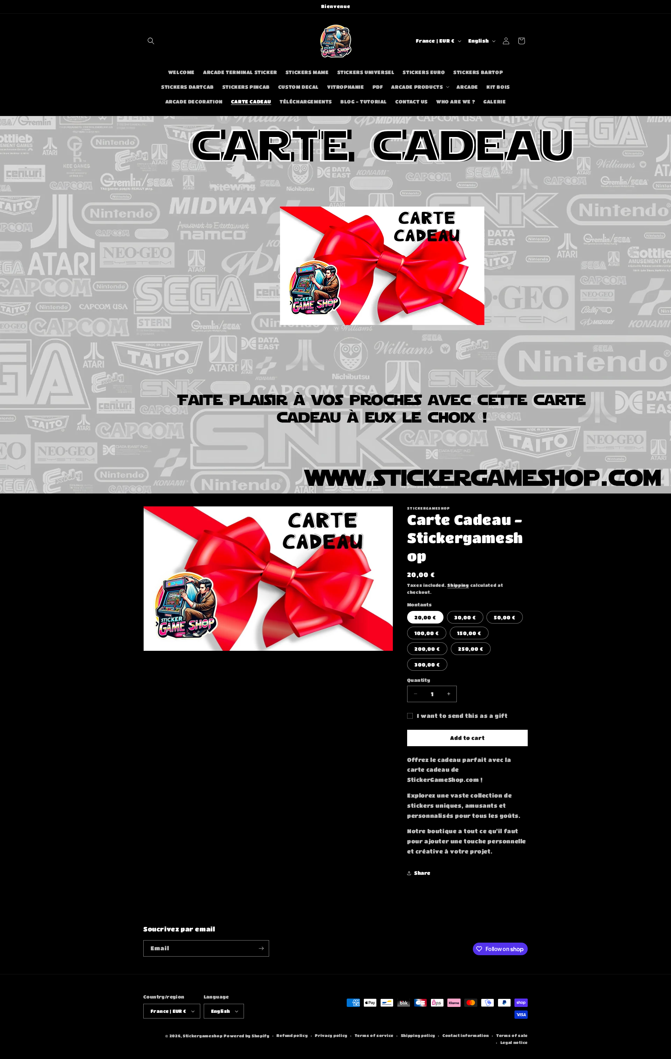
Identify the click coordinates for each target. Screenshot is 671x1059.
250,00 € (470, 648)
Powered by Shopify (246, 1035)
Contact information (465, 1035)
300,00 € (427, 664)
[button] (151, 41)
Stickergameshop (203, 1035)
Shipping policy (418, 1035)
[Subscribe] (261, 948)
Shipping (458, 585)
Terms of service (374, 1035)
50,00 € (504, 617)
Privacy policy (331, 1035)
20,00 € (425, 617)
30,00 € (465, 617)
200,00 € (427, 648)
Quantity (418, 680)
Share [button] (422, 873)
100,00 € (426, 633)
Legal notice (514, 1042)
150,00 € (469, 633)
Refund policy (292, 1035)
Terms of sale (512, 1035)
